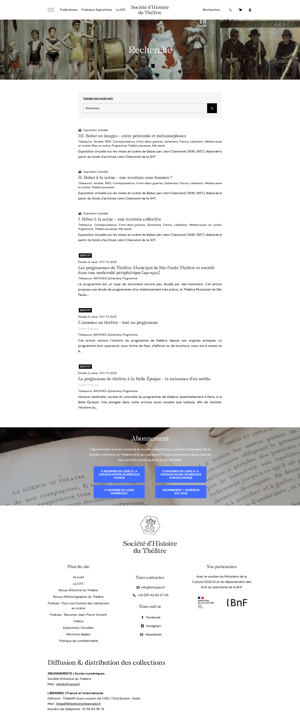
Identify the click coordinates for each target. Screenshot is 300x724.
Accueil (78, 577)
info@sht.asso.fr (153, 587)
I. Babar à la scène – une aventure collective (119, 219)
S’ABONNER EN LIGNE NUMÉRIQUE (119, 491)
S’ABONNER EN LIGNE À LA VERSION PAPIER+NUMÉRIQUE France (119, 474)
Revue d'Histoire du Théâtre (78, 590)
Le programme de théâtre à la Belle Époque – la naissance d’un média (144, 378)
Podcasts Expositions (96, 10)
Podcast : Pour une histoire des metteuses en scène (78, 605)
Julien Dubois (88, 328)
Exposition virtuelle (95, 130)
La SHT (121, 10)
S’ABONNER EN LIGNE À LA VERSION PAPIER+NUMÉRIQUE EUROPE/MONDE (180, 474)
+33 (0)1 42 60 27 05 (153, 595)
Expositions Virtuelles (78, 628)
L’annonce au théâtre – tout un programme (118, 322)
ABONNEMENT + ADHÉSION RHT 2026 (180, 491)
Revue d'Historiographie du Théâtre (78, 597)
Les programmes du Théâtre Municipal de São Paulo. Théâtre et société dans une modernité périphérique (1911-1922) (146, 270)
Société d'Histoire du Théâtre (150, 9)
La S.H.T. (78, 584)
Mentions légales (78, 634)
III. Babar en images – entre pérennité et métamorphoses (132, 135)
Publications (69, 10)
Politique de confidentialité (78, 641)
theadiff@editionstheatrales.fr (78, 704)
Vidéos (78, 621)
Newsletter (153, 634)
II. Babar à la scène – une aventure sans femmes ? (125, 177)
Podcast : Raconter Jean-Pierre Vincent (78, 615)
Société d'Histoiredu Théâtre (150, 546)
